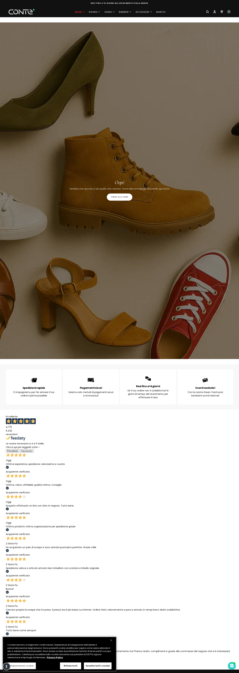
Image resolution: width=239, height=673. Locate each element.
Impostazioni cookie (21, 665)
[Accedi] (214, 12)
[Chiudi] (111, 640)
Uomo (108, 12)
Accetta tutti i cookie (98, 665)
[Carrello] (229, 12)
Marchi (161, 12)
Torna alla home (119, 197)
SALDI (78, 12)
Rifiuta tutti (70, 665)
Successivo (26, 451)
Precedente (12, 451)
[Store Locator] (221, 12)
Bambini (124, 12)
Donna (93, 12)
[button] (207, 12)
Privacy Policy (55, 657)
